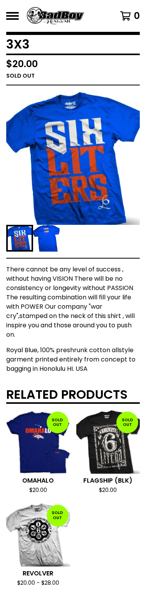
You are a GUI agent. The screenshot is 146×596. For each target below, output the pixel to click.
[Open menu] (12, 16)
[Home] (65, 16)
